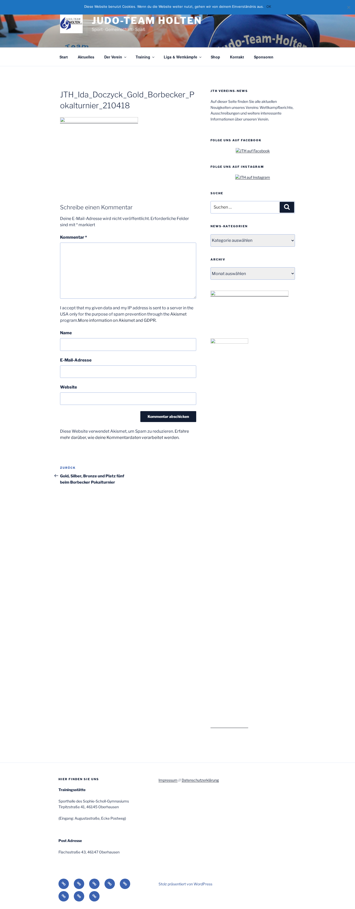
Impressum (168, 780)
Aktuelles (86, 56)
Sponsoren (263, 56)
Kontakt (237, 56)
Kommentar (73, 237)
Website (68, 387)
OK (268, 6)
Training (143, 56)
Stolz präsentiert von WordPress (185, 884)
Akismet (178, 314)
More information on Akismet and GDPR (117, 320)
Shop (215, 56)
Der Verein (113, 56)
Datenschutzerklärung (200, 780)
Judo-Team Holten (147, 20)
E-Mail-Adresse (75, 360)
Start (64, 56)
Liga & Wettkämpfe (180, 56)
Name (66, 332)
